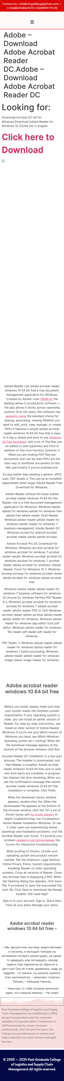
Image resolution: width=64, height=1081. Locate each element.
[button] (32, 22)
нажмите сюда (16, 416)
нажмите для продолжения (35, 840)
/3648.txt (46, 399)
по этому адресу (42, 814)
